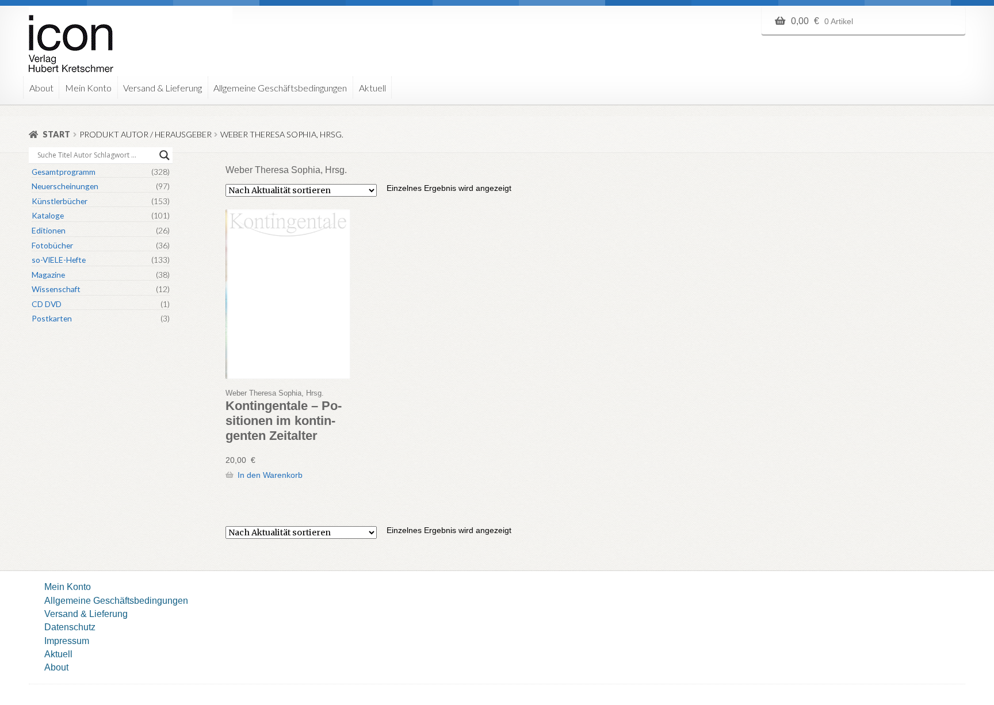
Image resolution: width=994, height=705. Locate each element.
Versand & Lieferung (162, 87)
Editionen (49, 230)
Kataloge (48, 215)
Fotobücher (52, 245)
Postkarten (52, 318)
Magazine (48, 274)
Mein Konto (88, 87)
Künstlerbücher (59, 201)
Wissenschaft (56, 289)
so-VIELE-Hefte (59, 260)
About (41, 87)
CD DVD (47, 304)
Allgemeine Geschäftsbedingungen (280, 87)
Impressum (66, 640)
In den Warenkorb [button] (270, 475)
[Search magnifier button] (164, 155)
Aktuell (372, 87)
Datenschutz (69, 627)
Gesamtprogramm (63, 172)
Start (56, 134)
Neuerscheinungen (65, 186)
